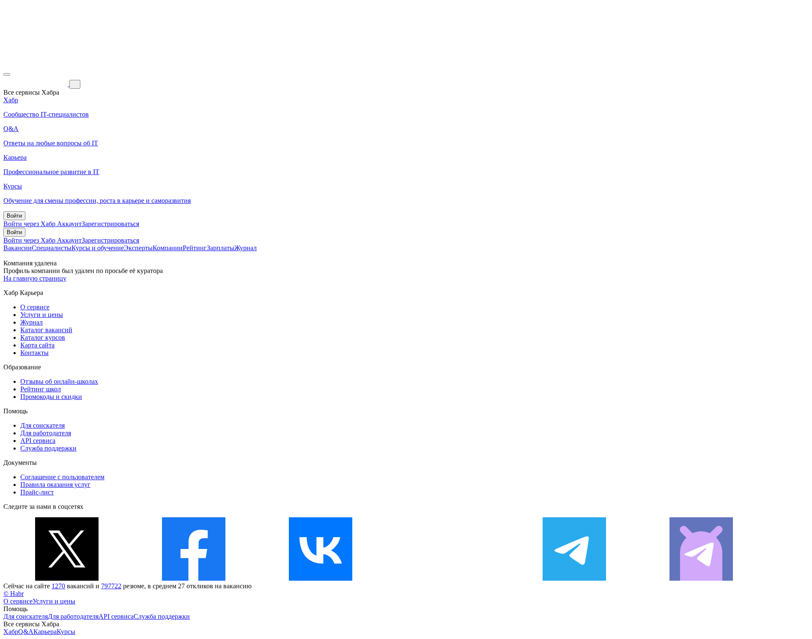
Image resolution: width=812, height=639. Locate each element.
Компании (168, 247)
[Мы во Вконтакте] (320, 578)
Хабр (10, 631)
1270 (58, 586)
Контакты (34, 352)
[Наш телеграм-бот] (701, 578)
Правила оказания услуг (55, 484)
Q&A (25, 631)
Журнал (245, 247)
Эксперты (138, 247)
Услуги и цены (41, 314)
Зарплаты (220, 247)
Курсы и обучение (97, 247)
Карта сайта (37, 345)
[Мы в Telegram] (574, 578)
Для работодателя (45, 433)
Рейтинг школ (40, 389)
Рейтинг (195, 247)
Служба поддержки (48, 448)
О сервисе (34, 307)
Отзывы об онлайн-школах (59, 381)
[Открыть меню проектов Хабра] (6, 74)
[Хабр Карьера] (36, 83)
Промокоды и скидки (51, 396)
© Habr (13, 593)
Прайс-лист (37, 492)
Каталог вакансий (46, 329)
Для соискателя (42, 425)
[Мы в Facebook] (193, 578)
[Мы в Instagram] (447, 578)
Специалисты (51, 247)
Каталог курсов (42, 337)
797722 (111, 586)
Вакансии (17, 247)
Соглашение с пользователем (62, 477)
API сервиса (37, 440)
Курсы (66, 631)
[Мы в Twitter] (66, 578)
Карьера (45, 631)
